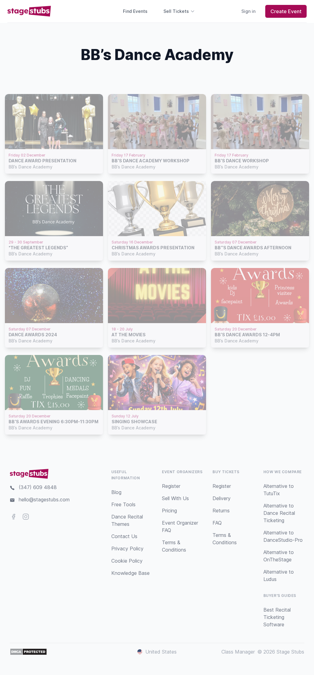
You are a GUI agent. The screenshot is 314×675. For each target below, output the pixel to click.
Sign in (248, 11)
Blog (116, 492)
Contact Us (124, 536)
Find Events (135, 11)
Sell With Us (175, 498)
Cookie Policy (127, 561)
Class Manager (238, 652)
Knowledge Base (130, 573)
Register (171, 486)
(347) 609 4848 (38, 487)
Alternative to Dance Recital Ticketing (279, 513)
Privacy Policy (127, 548)
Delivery (222, 498)
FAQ (217, 523)
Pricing (169, 510)
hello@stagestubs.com (44, 499)
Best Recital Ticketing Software (277, 617)
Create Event (285, 11)
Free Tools (123, 504)
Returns (221, 510)
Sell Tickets (176, 11)
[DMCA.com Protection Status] (28, 651)
